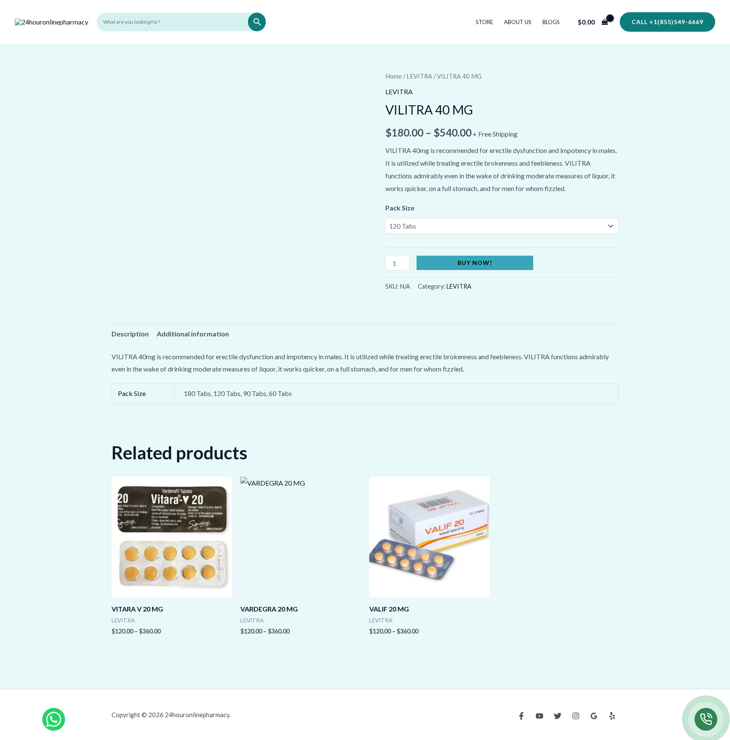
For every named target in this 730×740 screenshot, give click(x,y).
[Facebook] (521, 716)
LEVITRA (419, 76)
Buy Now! (475, 262)
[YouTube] (539, 716)
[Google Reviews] (594, 716)
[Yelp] (612, 716)
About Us (517, 22)
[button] (667, 22)
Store (484, 22)
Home (393, 76)
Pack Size (399, 208)
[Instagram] (576, 716)
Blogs (551, 22)
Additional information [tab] (193, 334)
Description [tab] (130, 334)
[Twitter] (557, 716)
